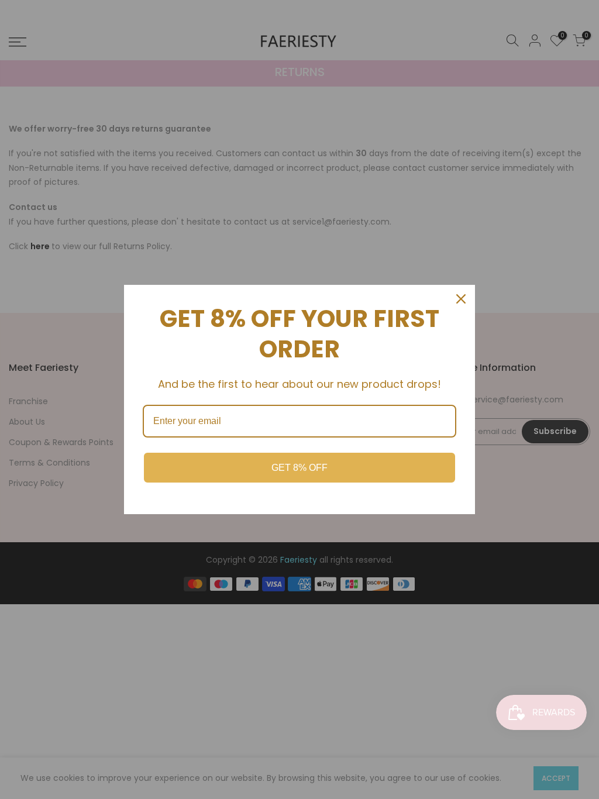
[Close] (461, 299)
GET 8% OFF (299, 468)
